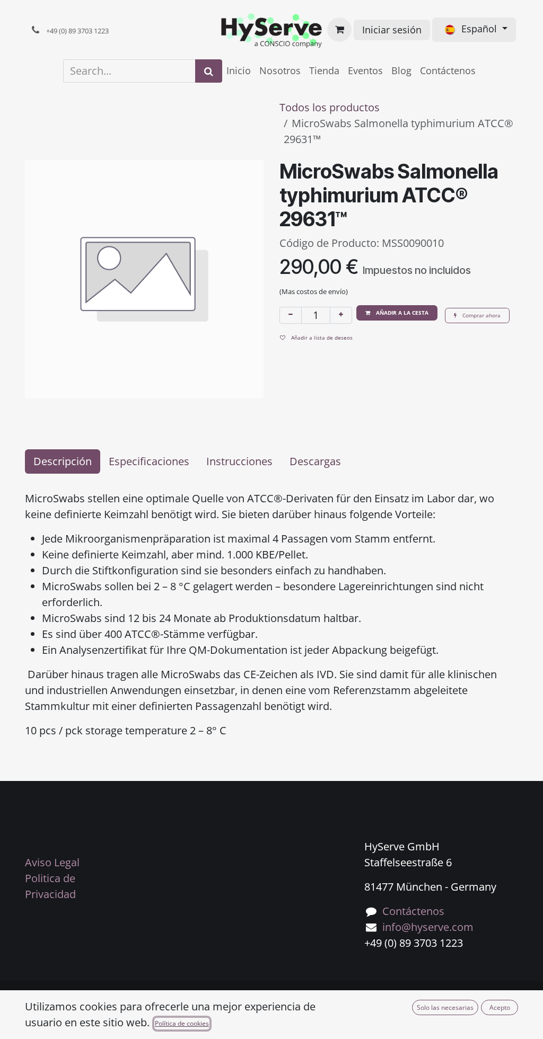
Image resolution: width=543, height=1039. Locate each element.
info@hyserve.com (428, 927)
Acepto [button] (499, 1007)
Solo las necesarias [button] (445, 1007)
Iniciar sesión (392, 29)
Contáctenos (413, 911)
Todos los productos (329, 107)
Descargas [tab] (315, 461)
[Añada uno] (341, 315)
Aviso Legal (52, 862)
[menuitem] (238, 70)
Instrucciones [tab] (239, 461)
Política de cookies (182, 1023)
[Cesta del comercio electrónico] (339, 29)
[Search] (208, 71)
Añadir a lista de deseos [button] (321, 337)
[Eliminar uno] (290, 315)
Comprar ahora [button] (481, 315)
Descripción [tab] (62, 461)
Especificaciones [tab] (149, 461)
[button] (396, 313)
